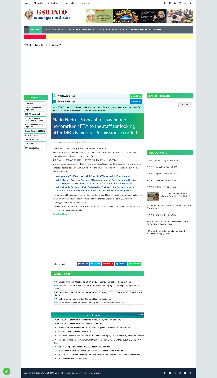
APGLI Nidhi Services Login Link (34, 126)
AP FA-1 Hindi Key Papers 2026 (161, 214)
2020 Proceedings (66, 107)
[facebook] (164, 3)
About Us (38, 3)
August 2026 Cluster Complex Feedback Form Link (78, 324)
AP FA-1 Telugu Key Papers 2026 (162, 186)
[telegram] (170, 3)
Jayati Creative (94, 373)
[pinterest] (190, 3)
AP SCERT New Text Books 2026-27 (43, 45)
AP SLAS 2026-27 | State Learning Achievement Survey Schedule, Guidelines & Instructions (97, 355)
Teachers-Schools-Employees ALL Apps (34, 119)
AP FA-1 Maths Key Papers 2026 (162, 167)
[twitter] (180, 3)
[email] (185, 373)
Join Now (136, 96)
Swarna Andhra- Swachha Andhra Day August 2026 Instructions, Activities (90, 302)
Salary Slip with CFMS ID (35, 131)
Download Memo (61, 214)
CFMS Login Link (32, 148)
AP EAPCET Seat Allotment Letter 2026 (73, 331)
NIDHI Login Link (32, 144)
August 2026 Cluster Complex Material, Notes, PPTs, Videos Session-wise (89, 320)
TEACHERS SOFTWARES (79, 29)
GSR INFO (51, 373)
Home (26, 3)
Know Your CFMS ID (33, 135)
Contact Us (52, 3)
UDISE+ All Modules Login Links (33, 109)
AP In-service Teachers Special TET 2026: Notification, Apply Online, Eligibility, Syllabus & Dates (97, 287)
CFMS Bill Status (32, 140)
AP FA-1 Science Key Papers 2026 (71, 358)
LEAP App (29, 103)
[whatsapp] (185, 3)
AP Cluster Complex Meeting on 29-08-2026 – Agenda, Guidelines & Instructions (93, 282)
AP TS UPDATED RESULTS (111, 29)
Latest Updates (82, 107)
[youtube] (175, 3)
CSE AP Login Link (32, 114)
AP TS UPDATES (52, 29)
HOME (36, 29)
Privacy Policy (69, 3)
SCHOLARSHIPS (139, 29)
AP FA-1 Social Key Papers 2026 (161, 180)
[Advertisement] (108, 69)
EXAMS (157, 29)
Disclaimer (84, 3)
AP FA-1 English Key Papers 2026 (162, 173)
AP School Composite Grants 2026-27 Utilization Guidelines (83, 299)
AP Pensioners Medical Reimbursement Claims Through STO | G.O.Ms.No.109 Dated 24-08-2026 (98, 293)
